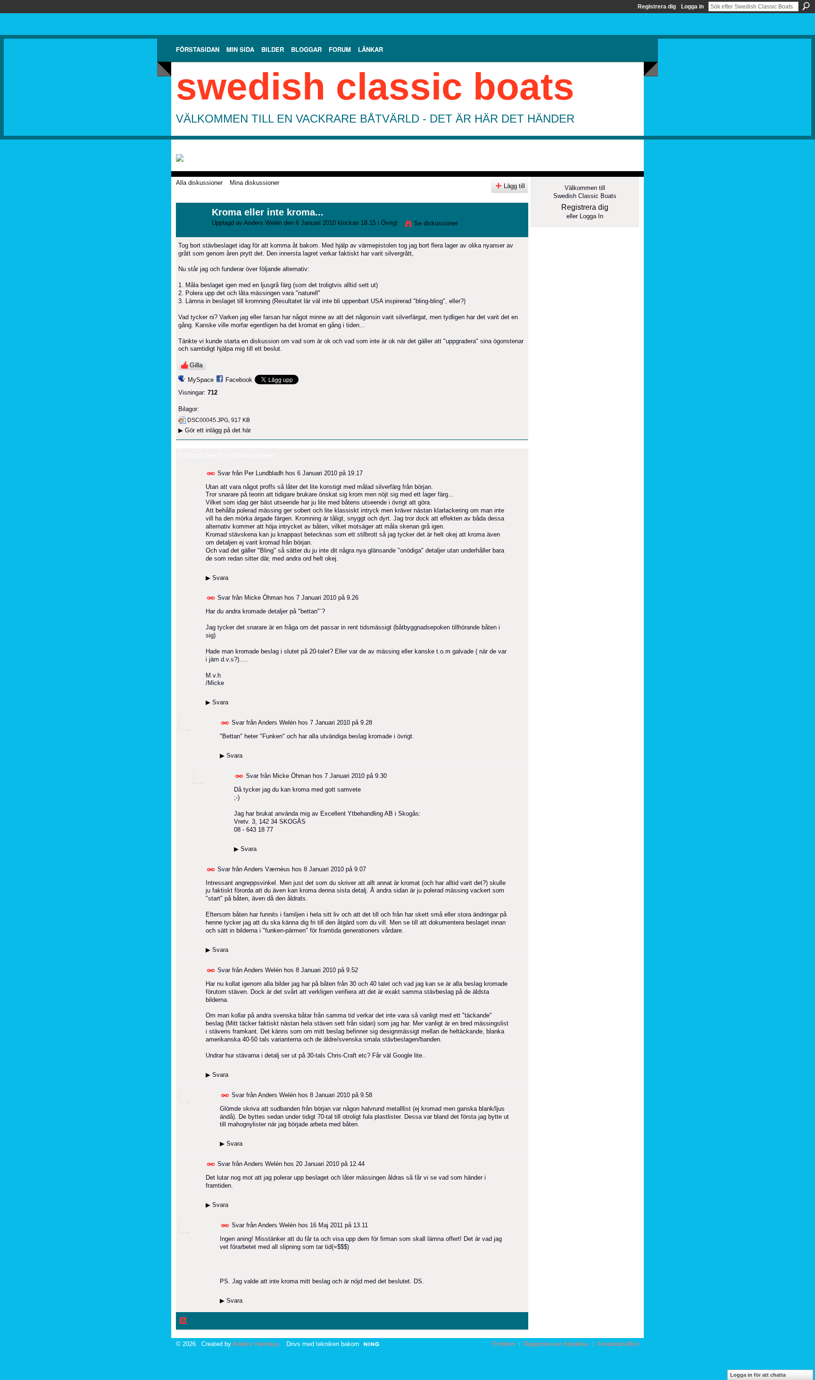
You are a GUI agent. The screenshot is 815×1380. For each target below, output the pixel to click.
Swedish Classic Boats (375, 86)
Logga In (591, 216)
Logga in (692, 6)
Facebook (238, 379)
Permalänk (211, 473)
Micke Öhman (263, 597)
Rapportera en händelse (556, 1343)
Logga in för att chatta (758, 1375)
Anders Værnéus (267, 868)
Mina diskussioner (254, 182)
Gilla (196, 365)
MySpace (201, 379)
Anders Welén (263, 222)
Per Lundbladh (263, 472)
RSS (183, 1321)
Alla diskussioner (199, 182)
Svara (217, 577)
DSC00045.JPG (207, 420)
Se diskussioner (436, 223)
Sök (806, 6)
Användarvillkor (618, 1343)
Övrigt (389, 222)
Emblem (503, 1343)
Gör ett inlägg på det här (214, 430)
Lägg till (514, 186)
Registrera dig (657, 6)
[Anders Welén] (191, 232)
